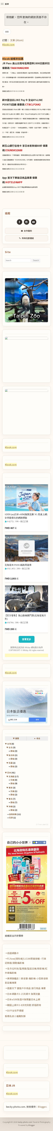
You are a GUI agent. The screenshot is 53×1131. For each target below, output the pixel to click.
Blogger (42, 1106)
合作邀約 (28, 230)
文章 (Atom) (17, 40)
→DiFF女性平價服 (14, 1010)
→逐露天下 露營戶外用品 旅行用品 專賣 (25, 988)
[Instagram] (26, 222)
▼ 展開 (16, 738)
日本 (9, 772)
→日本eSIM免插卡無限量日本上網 (22, 999)
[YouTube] (33, 222)
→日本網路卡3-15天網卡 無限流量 (22, 994)
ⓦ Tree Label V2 (42, 824)
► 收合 (37, 738)
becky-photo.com (25, 1122)
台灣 (9, 743)
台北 (10, 747)
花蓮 (10, 763)
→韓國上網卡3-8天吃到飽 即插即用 (23, 1005)
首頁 (7, 31)
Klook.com (8, 44)
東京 (10, 787)
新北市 (11, 755)
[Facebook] (19, 222)
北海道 (11, 776)
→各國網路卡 (12, 953)
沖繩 (10, 806)
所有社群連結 (28, 238)
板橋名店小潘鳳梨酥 (15, 1016)
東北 (10, 798)
